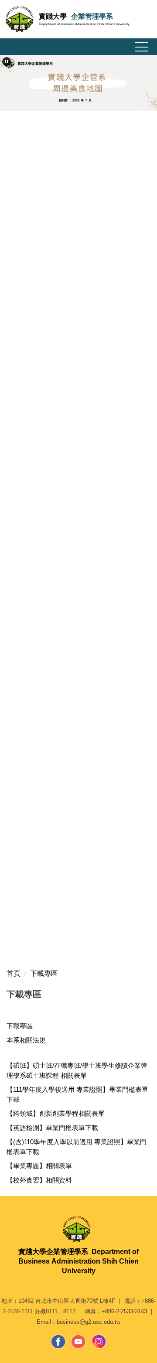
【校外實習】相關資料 (39, 1180)
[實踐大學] (78, 1229)
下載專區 (44, 973)
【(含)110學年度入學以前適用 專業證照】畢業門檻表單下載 (77, 1146)
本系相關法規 (26, 1040)
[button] (6, 61)
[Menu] (141, 47)
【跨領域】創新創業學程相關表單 (56, 1113)
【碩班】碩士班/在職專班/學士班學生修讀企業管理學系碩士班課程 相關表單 (77, 1070)
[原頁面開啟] (78, 83)
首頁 (13, 973)
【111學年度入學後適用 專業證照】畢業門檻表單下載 (77, 1094)
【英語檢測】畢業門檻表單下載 (52, 1127)
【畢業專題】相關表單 (39, 1165)
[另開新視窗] (58, 1341)
